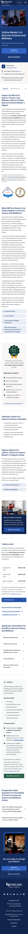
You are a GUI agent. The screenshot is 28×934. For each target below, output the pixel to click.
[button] (14, 51)
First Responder (18, 740)
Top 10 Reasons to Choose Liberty (12, 403)
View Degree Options (11, 67)
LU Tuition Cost (14, 594)
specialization (13, 179)
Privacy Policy (14, 923)
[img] (7, 192)
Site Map (14, 926)
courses (17, 71)
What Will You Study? (15, 89)
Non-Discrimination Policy (14, 919)
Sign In (19, 2)
